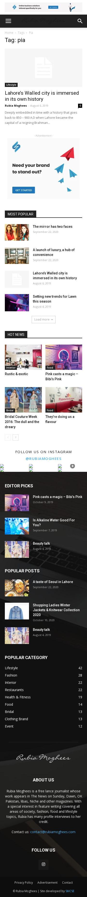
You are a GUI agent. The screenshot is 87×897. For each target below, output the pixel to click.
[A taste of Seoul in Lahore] (17, 587)
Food (50, 367)
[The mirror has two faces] (17, 232)
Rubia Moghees (16, 105)
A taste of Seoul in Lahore (53, 582)
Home (9, 33)
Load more (42, 319)
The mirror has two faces (52, 226)
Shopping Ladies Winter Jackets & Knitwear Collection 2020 (56, 610)
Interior (10, 367)
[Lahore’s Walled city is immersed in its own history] (43, 68)
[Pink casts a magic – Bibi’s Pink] (63, 357)
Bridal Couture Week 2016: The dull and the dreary (22, 422)
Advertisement (47, 882)
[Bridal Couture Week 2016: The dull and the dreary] (23, 400)
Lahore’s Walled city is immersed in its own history (42, 96)
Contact (67, 882)
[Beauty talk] (17, 549)
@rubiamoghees (44, 458)
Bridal (10, 410)
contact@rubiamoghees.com (52, 831)
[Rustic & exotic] (23, 357)
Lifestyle (11, 84)
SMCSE (69, 891)
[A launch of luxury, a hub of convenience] (17, 255)
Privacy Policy (23, 882)
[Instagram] (43, 865)
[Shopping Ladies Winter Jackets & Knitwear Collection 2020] (17, 611)
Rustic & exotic (16, 374)
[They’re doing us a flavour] (63, 400)
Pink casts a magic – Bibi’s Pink (57, 497)
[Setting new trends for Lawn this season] (17, 302)
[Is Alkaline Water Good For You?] (17, 526)
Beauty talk (41, 543)
